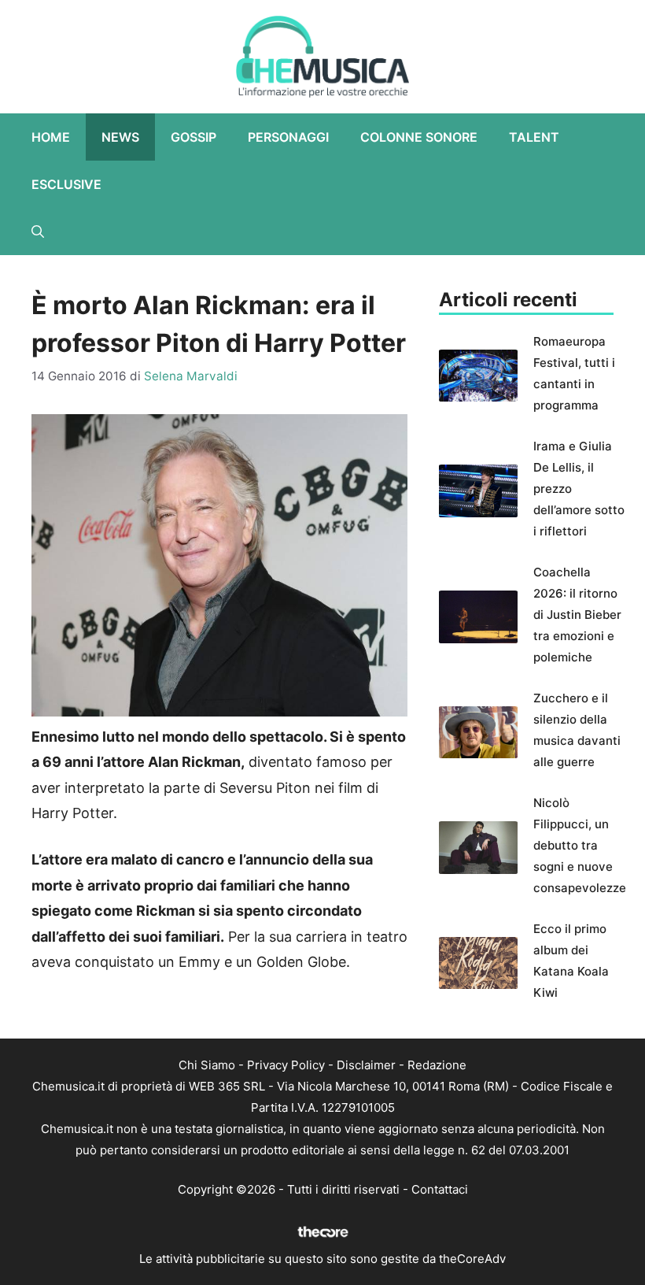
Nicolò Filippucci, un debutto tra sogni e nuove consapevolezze (579, 845)
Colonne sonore (418, 137)
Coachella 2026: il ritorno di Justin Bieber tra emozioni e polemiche (577, 615)
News (120, 137)
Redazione (436, 1064)
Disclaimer (366, 1064)
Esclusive (66, 184)
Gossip (193, 137)
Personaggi (288, 137)
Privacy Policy (286, 1064)
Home (50, 137)
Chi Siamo (207, 1064)
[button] (38, 231)
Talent (534, 137)
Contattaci (439, 1189)
